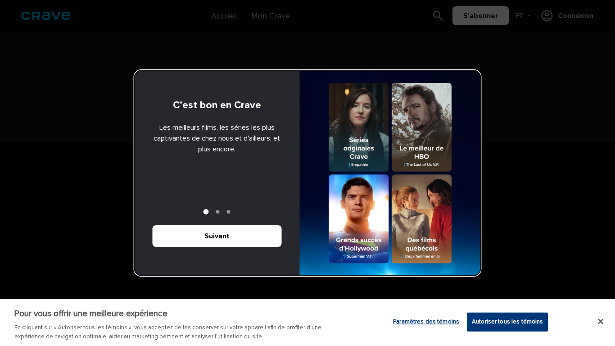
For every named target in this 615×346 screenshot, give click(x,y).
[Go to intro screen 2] (218, 212)
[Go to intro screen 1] (206, 211)
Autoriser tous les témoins (507, 321)
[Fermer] (600, 322)
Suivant (217, 236)
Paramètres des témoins (426, 321)
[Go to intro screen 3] (229, 212)
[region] (307, 322)
